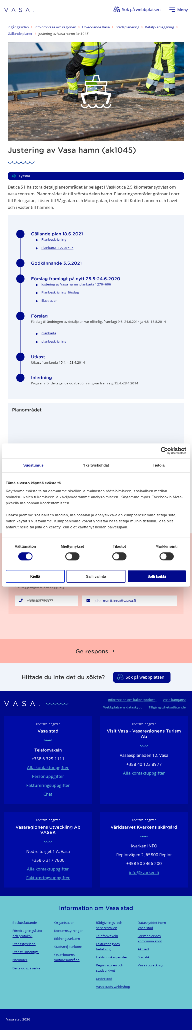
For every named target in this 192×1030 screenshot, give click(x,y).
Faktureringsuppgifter (48, 785)
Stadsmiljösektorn (68, 946)
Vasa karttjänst (174, 699)
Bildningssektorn (67, 938)
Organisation (64, 922)
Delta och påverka (26, 968)
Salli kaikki (157, 576)
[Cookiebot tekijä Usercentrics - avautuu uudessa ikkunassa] (164, 451)
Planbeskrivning (54, 239)
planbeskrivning (54, 341)
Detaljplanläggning (159, 27)
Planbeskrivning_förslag (60, 292)
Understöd (104, 978)
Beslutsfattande (24, 922)
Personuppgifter (48, 776)
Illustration (50, 300)
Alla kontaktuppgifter (48, 767)
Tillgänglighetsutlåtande (167, 707)
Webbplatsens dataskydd (122, 707)
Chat (48, 794)
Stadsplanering (127, 27)
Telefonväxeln (107, 936)
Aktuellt (143, 949)
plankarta (49, 333)
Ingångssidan (18, 27)
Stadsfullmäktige (25, 952)
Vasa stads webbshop (113, 986)
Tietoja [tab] (159, 465)
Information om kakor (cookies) (132, 699)
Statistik (144, 957)
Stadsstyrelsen (24, 944)
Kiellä (35, 576)
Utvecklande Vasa (96, 27)
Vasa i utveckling (150, 965)
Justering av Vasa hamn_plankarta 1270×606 (76, 284)
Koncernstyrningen (69, 930)
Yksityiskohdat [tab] (96, 465)
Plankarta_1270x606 (58, 247)
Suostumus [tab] (33, 465)
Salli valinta (96, 576)
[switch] (72, 556)
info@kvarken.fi (144, 872)
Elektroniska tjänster (111, 957)
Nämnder (19, 960)
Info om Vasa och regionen (55, 27)
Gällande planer (20, 33)
